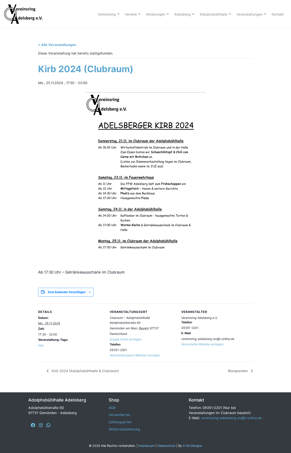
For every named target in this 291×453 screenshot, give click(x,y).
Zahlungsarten (120, 422)
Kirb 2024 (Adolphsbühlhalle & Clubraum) (85, 371)
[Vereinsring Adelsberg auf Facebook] (33, 425)
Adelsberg (182, 14)
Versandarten (119, 415)
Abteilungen (155, 14)
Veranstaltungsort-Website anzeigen (135, 355)
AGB (112, 408)
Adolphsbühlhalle (213, 14)
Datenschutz (166, 445)
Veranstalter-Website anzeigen (202, 344)
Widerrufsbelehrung (124, 429)
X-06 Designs (192, 445)
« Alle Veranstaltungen (57, 45)
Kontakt (278, 14)
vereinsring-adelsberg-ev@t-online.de (231, 418)
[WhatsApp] (48, 425)
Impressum (146, 445)
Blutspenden (238, 371)
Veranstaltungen (249, 14)
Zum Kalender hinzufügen (67, 292)
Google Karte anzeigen (125, 339)
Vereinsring (107, 14)
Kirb (41, 345)
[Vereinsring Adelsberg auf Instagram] (40, 425)
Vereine (131, 14)
